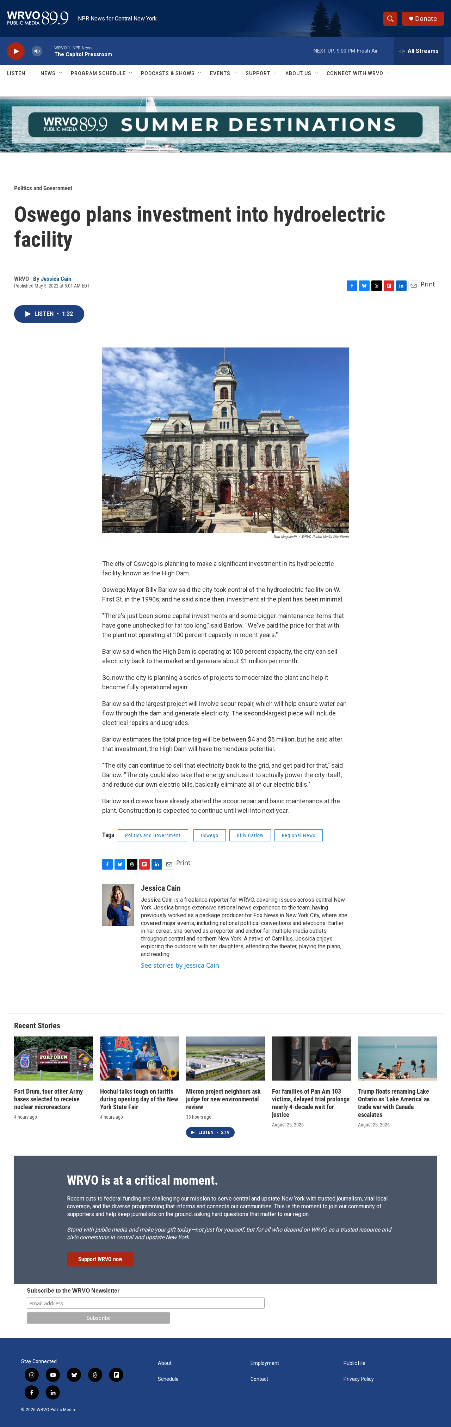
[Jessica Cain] (118, 905)
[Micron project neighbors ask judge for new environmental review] (225, 1058)
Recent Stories (37, 1025)
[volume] (37, 51)
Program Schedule (98, 73)
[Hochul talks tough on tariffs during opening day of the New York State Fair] (139, 1058)
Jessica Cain (56, 278)
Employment (265, 1363)
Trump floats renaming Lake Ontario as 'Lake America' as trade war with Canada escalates (394, 1103)
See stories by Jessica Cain (180, 965)
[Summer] (225, 124)
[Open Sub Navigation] (30, 73)
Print (428, 284)
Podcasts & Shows (168, 73)
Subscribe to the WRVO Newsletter (73, 1291)
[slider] (48, 51)
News (48, 73)
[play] (15, 51)
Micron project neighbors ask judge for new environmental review (223, 1099)
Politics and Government (43, 188)
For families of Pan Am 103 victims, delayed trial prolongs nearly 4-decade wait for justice (311, 1103)
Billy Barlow (250, 835)
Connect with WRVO (355, 73)
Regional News (298, 835)
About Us (298, 73)
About (165, 1363)
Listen (16, 73)
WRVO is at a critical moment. (142, 1180)
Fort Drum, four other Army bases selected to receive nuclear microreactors (48, 1099)
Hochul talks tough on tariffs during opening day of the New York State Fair (139, 1099)
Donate (426, 18)
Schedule (168, 1379)
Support (258, 73)
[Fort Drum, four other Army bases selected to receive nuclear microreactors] (53, 1058)
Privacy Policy (359, 1379)
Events (220, 73)
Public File (354, 1363)
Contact (259, 1379)
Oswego (209, 835)
